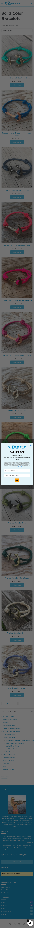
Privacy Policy (20, 466)
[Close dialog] (31, 444)
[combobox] (6, 470)
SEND (17, 480)
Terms (25, 466)
